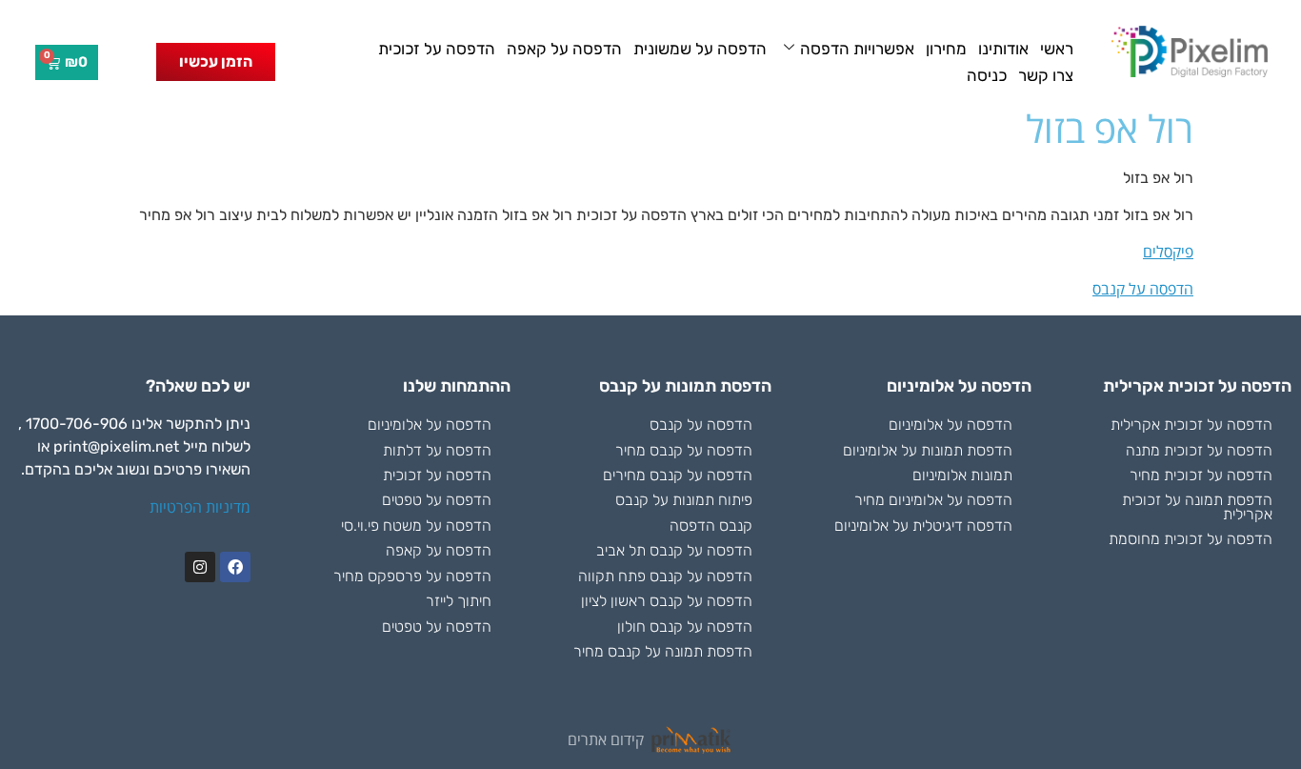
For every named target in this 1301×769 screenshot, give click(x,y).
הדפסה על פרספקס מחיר (412, 576)
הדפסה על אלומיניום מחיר (933, 500)
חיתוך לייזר (458, 601)
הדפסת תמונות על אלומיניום (927, 450)
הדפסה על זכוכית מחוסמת (1190, 539)
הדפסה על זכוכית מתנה (1199, 450)
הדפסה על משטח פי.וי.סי (416, 525)
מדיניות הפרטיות (200, 506)
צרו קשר (1045, 75)
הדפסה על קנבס (1142, 288)
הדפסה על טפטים (436, 500)
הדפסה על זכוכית (436, 48)
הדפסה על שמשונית (700, 48)
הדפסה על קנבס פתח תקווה (665, 576)
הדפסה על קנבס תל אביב (674, 550)
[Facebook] (235, 567)
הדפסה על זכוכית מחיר (1201, 475)
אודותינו (1003, 48)
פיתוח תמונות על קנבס (683, 500)
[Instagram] (200, 567)
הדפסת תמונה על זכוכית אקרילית (1197, 506)
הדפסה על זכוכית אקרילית (1191, 424)
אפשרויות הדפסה (857, 48)
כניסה (987, 75)
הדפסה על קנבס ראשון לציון (666, 601)
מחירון (946, 48)
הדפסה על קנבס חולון (684, 626)
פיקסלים (1168, 251)
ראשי (1056, 48)
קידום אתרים (606, 739)
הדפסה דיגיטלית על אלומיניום (923, 525)
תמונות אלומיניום (962, 475)
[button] (215, 62)
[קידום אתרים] (691, 740)
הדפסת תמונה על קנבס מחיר (662, 651)
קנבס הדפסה (711, 525)
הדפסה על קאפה (564, 48)
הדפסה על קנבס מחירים (677, 475)
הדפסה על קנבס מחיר (683, 450)
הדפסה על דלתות (437, 450)
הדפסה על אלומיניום (950, 424)
